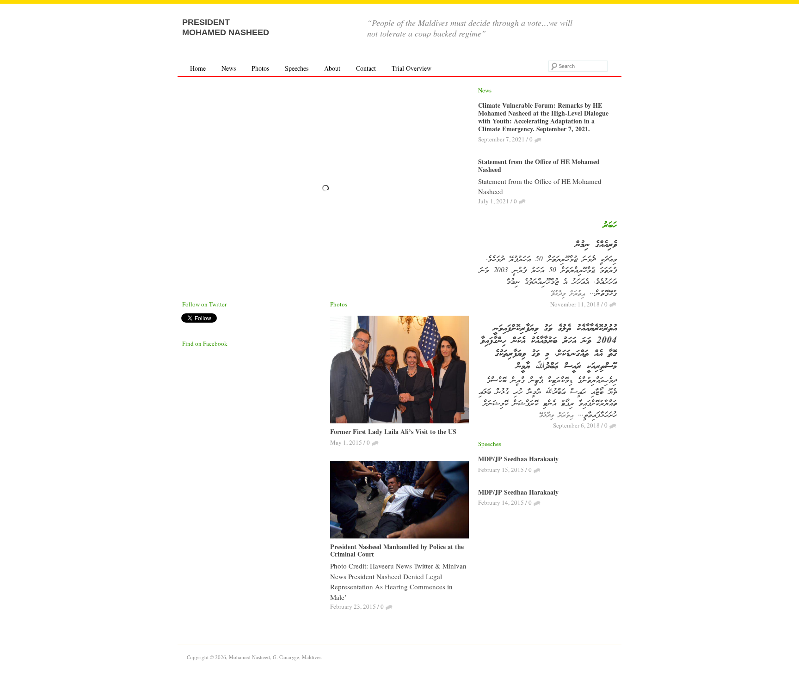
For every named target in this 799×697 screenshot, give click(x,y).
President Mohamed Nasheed (225, 27)
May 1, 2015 (346, 442)
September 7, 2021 (501, 139)
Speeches (296, 68)
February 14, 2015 (501, 502)
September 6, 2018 (576, 425)
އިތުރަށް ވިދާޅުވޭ (568, 294)
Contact (366, 68)
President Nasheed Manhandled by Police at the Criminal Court (397, 550)
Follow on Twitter (204, 304)
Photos (260, 68)
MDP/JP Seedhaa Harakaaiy (518, 459)
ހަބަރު (610, 225)
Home (198, 68)
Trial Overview (411, 68)
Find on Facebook (204, 343)
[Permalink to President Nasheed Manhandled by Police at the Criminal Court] (399, 500)
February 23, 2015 (353, 606)
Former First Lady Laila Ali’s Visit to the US (393, 431)
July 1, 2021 (493, 201)
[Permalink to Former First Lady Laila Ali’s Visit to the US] (399, 370)
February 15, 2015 (501, 469)
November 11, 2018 (575, 304)
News (228, 68)
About (332, 68)
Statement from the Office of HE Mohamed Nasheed (539, 165)
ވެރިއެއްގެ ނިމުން (596, 245)
